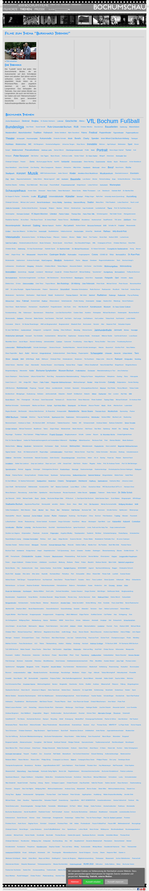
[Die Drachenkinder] (21, 20)
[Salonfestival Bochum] (56, 20)
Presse (39, 9)
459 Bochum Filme (33, 5)
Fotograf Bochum (59, 889)
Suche (52, 9)
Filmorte (10, 9)
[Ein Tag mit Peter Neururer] (126, 20)
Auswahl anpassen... (116, 882)
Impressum (116, 889)
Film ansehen (11, 61)
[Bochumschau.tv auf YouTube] (141, 889)
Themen (26, 9)
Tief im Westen (10, 5)
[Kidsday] (91, 20)
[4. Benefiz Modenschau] (39, 20)
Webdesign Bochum (10, 889)
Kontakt (65, 5)
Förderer (76, 5)
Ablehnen (75, 882)
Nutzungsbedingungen (103, 889)
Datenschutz (90, 889)
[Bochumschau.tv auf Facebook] (138, 889)
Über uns (55, 5)
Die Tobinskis (13, 65)
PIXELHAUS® (22, 889)
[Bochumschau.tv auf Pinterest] (144, 889)
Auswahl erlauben (93, 882)
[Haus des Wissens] (74, 20)
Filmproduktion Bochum (45, 889)
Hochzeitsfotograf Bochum (76, 889)
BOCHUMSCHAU (119, 7)
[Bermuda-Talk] (109, 20)
